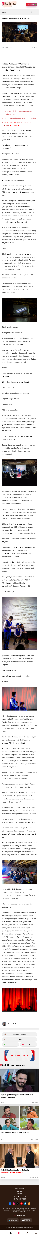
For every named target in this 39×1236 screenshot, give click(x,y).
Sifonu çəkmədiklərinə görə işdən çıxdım (20, 118)
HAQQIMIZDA (19, 1188)
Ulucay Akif (12, 1024)
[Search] (11, 1233)
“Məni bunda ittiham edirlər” (18, 123)
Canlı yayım (30, 4)
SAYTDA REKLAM (19, 1196)
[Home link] (19, 1233)
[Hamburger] (3, 1233)
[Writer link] (27, 1233)
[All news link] (36, 1233)
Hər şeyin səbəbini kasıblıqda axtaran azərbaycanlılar (18, 112)
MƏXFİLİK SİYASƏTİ (19, 1199)
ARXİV (19, 1194)
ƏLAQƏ (19, 1191)
